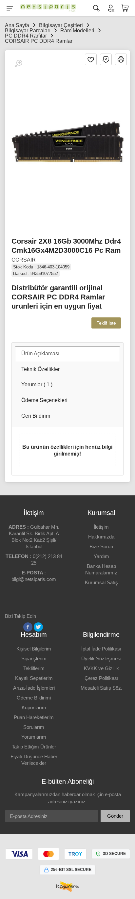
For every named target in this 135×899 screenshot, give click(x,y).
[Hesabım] (111, 8)
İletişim (101, 527)
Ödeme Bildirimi (34, 697)
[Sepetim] (125, 8)
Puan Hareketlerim (34, 717)
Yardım (101, 556)
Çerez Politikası (101, 678)
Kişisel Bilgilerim (33, 648)
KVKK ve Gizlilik (101, 668)
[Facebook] (27, 627)
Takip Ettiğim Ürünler (34, 746)
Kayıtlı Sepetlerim (34, 678)
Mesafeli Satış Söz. (101, 688)
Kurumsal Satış (101, 582)
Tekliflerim (34, 668)
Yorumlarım (33, 737)
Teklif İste (106, 323)
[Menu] (10, 8)
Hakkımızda (101, 536)
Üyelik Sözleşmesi (101, 658)
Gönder (115, 816)
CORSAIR (23, 260)
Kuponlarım (34, 707)
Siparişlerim (34, 658)
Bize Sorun (101, 546)
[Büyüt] (18, 64)
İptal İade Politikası (101, 648)
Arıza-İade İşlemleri (34, 688)
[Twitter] (38, 627)
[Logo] (46, 8)
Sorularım (33, 727)
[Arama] (96, 8)
